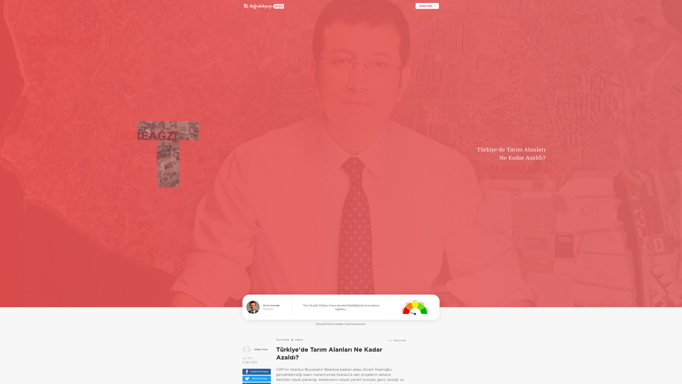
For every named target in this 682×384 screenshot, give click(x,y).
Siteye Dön (425, 5)
